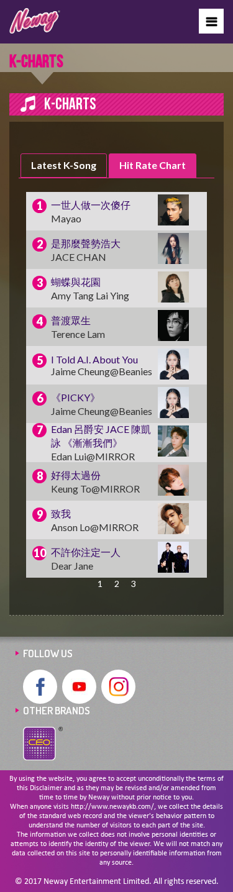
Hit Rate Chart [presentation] (152, 165)
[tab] (64, 165)
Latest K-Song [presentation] (63, 165)
